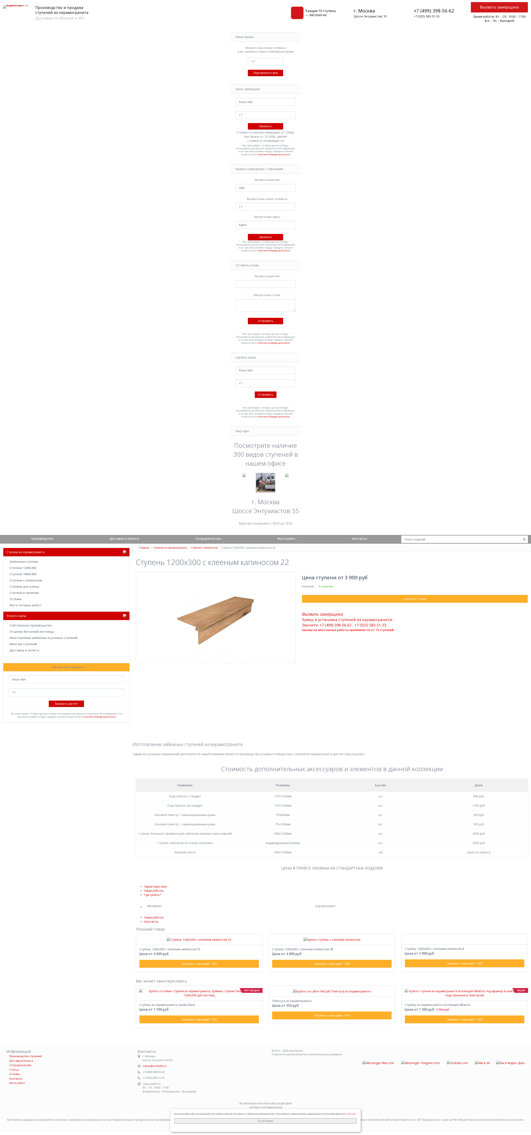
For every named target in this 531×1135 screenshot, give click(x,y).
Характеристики (155, 886)
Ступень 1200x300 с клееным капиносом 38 (302, 949)
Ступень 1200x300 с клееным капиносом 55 (169, 949)
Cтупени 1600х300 (23, 574)
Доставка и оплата (124, 539)
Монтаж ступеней (23, 644)
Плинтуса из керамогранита (292, 1001)
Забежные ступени (24, 562)
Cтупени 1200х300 (23, 568)
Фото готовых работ (25, 605)
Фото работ (286, 539)
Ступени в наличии (24, 593)
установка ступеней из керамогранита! (355, 619)
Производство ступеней (25, 1056)
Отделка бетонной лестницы (32, 632)
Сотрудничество (208, 539)
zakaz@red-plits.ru (155, 1066)
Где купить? (152, 895)
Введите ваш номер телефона (267, 199)
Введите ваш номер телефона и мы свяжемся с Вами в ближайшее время (265, 50)
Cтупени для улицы (24, 586)
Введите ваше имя (267, 180)
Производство (42, 539)
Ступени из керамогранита (170, 547)
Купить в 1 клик (415, 599)
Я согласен (265, 1121)
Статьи (14, 1069)
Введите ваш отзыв (267, 295)
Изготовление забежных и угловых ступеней (44, 638)
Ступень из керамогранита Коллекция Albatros (438, 1005)
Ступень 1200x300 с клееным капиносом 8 (434, 949)
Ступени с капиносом (26, 580)
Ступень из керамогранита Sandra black (167, 1005)
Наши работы (153, 891)
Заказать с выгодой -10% (199, 964)
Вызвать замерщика (499, 7)
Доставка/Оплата (21, 1061)
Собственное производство (31, 625)
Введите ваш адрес (267, 217)
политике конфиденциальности (273, 154)
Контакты (359, 539)
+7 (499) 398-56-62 (434, 10)
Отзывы (16, 599)
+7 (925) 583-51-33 (427, 16)
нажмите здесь (351, 1114)
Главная (144, 547)
